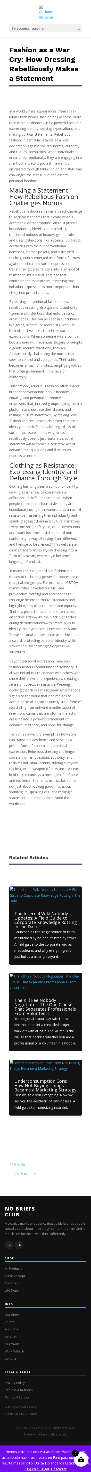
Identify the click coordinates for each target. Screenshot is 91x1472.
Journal (10, 1322)
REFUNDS (17, 1164)
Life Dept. (12, 1290)
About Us (11, 1329)
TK (19, 1245)
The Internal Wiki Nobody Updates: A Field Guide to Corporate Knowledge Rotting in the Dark (45, 920)
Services (11, 1336)
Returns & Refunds (19, 1390)
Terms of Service (17, 1397)
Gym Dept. (12, 1283)
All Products (13, 1268)
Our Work (12, 1344)
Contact (10, 1358)
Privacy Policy (15, 1382)
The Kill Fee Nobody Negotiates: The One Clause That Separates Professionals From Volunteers (45, 1006)
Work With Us (15, 1351)
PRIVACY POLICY (22, 1174)
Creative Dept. (15, 1276)
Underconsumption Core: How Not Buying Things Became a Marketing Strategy (45, 1085)
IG (9, 1245)
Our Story (12, 1314)
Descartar (58, 1469)
